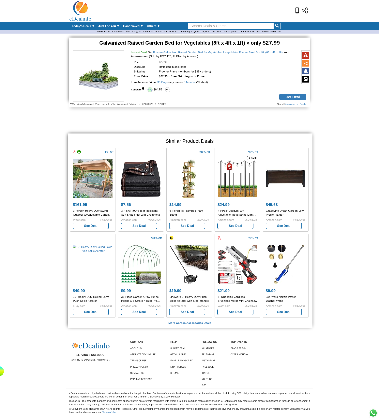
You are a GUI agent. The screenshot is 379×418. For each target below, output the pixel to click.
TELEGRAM (208, 354)
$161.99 (80, 204)
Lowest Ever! (139, 52)
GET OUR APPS (178, 354)
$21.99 (224, 290)
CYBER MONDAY (239, 354)
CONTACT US (137, 373)
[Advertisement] (198, 11)
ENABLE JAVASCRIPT (181, 361)
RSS (204, 385)
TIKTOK (205, 373)
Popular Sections (141, 379)
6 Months (189, 82)
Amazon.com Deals (295, 104)
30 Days (162, 82)
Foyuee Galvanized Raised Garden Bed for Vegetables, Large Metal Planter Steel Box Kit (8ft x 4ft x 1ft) (218, 52)
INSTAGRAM (208, 361)
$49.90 (79, 290)
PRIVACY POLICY (139, 367)
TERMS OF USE (138, 361)
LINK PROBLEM (178, 367)
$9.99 (126, 290)
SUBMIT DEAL (177, 348)
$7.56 (126, 204)
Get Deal (292, 97)
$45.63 (272, 204)
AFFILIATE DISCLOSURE (143, 354)
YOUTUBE (207, 379)
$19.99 (175, 290)
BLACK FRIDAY (238, 348)
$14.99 (175, 204)
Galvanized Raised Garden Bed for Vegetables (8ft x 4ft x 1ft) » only (189, 43)
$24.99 (224, 204)
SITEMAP (175, 373)
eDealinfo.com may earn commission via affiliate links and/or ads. (247, 31)
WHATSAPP (208, 348)
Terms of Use (109, 412)
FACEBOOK (208, 367)
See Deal (90, 225)
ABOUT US (136, 348)
